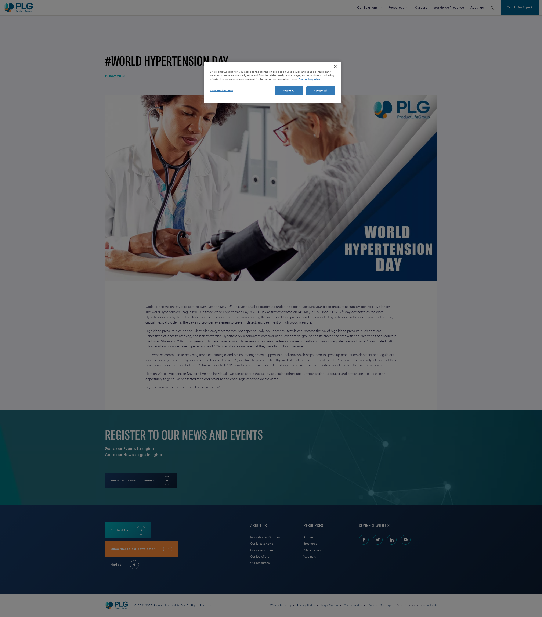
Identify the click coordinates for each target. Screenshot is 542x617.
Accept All (321, 91)
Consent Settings (221, 90)
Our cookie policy (309, 79)
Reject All (289, 91)
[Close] (335, 66)
